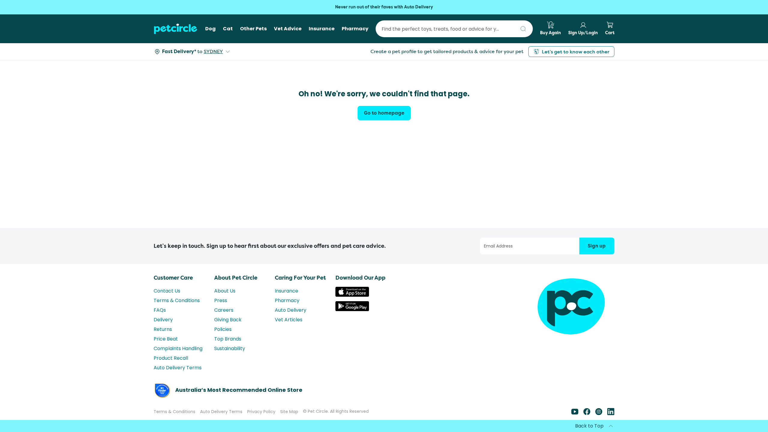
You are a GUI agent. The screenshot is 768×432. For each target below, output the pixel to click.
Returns (163, 329)
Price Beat (166, 338)
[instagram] (598, 413)
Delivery (163, 319)
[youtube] (574, 413)
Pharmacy (287, 300)
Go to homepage (384, 113)
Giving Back (228, 319)
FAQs (160, 310)
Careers (223, 310)
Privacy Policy (261, 412)
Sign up (597, 246)
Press (220, 300)
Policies (223, 329)
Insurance (286, 290)
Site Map (289, 412)
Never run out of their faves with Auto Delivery (384, 7)
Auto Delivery (290, 310)
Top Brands (227, 338)
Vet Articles (288, 319)
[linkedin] (610, 413)
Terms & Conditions (177, 300)
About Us (225, 290)
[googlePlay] (352, 309)
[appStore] (352, 295)
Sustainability (229, 348)
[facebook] (586, 413)
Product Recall (171, 358)
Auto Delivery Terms (178, 367)
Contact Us (167, 290)
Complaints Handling (178, 348)
